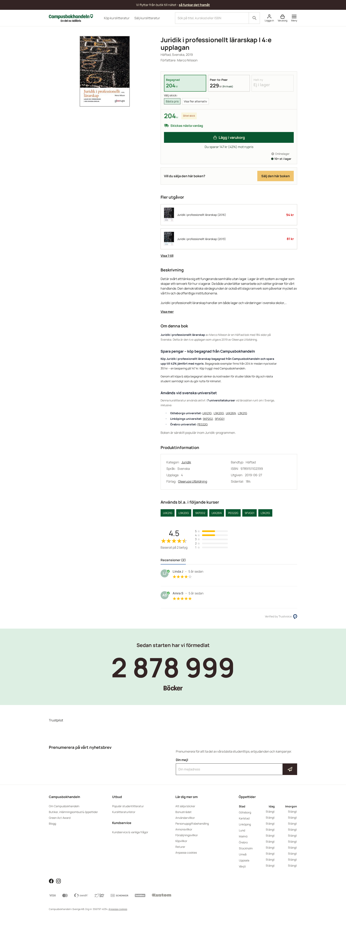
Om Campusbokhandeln (64, 806)
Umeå (242, 854)
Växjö (242, 866)
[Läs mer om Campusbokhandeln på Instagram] (58, 880)
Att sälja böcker (185, 806)
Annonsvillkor (183, 829)
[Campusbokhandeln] (71, 17)
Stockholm (246, 848)
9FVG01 (219, 419)
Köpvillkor (181, 841)
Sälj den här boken (275, 176)
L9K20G (219, 413)
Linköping (245, 824)
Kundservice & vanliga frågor (130, 832)
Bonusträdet (183, 812)
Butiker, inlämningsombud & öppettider (73, 812)
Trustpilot (56, 720)
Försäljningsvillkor (186, 835)
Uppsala (244, 860)
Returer (180, 847)
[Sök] (254, 18)
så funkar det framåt (194, 5)
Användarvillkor (185, 818)
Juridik (186, 462)
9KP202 (208, 419)
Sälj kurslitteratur (147, 18)
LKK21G (207, 413)
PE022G (202, 424)
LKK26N (231, 413)
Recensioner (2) (173, 560)
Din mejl (236, 765)
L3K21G (242, 413)
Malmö (243, 836)
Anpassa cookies (186, 852)
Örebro (243, 842)
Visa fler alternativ (195, 101)
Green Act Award (59, 818)
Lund (242, 830)
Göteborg (245, 812)
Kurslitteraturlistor (123, 812)
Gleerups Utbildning (192, 481)
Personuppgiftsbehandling (192, 823)
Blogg (52, 823)
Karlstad (244, 818)
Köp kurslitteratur (117, 18)
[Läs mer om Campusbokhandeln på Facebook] (51, 880)
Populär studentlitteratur (128, 806)
